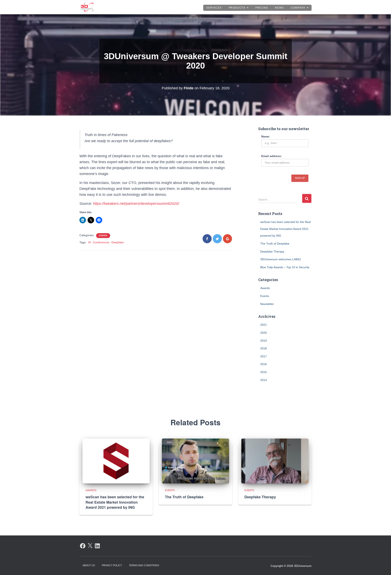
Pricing (261, 7)
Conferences (101, 242)
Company (298, 7)
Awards (265, 288)
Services (214, 7)
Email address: (271, 156)
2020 (263, 332)
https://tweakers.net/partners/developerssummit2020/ (136, 204)
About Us (88, 565)
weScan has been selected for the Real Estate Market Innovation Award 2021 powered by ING (285, 228)
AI (89, 242)
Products (237, 7)
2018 (263, 348)
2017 (263, 356)
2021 (263, 324)
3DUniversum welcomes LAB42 (280, 259)
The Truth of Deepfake (274, 243)
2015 (263, 372)
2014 (263, 380)
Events (103, 235)
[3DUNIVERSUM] (87, 7)
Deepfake (117, 242)
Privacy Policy (112, 565)
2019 (263, 340)
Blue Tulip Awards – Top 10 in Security (284, 267)
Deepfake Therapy (272, 251)
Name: (265, 136)
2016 (263, 364)
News (279, 7)
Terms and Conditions (144, 565)
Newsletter (267, 304)
